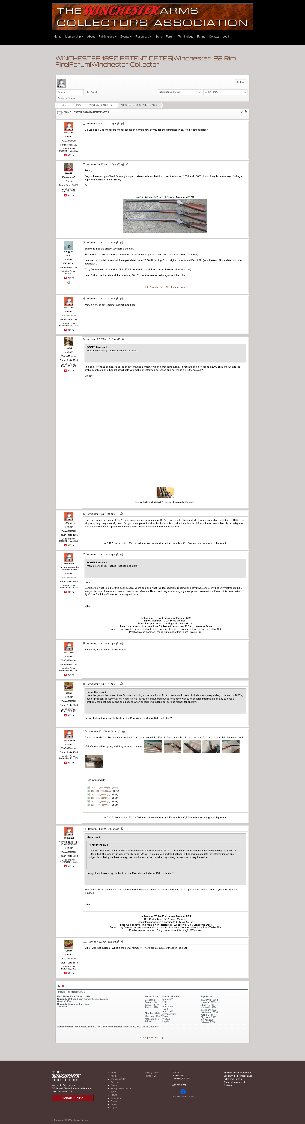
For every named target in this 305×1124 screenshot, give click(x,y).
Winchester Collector (79, 1120)
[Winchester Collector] (152, 16)
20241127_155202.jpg (100, 805)
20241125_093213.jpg (100, 798)
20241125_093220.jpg (100, 801)
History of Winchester (121, 1088)
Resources (142, 36)
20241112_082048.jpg (100, 787)
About (91, 36)
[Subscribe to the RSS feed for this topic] (246, 111)
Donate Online (73, 1098)
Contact (214, 36)
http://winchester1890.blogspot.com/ (165, 287)
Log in (226, 36)
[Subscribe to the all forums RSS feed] (59, 986)
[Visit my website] (69, 282)
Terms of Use (151, 1076)
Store (158, 36)
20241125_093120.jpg (100, 794)
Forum (170, 36)
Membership (73, 36)
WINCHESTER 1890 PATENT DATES (139, 105)
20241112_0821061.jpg (101, 791)
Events (125, 36)
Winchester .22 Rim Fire (100, 105)
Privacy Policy (152, 1072)
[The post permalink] (118, 123)
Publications (106, 36)
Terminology (185, 36)
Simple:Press (150, 1037)
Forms (201, 36)
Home (57, 36)
